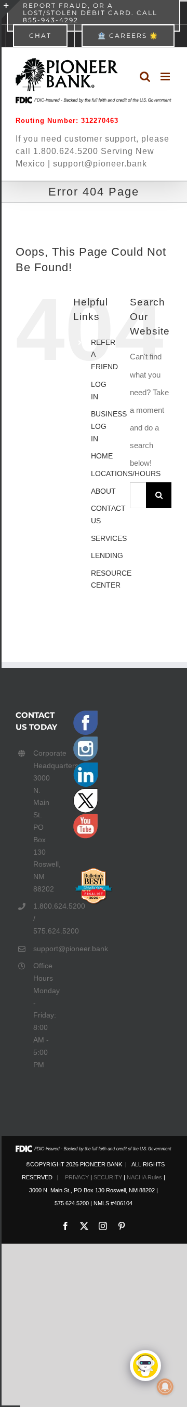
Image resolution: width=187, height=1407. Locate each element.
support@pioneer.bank (45, 948)
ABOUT (103, 491)
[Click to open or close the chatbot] (145, 1365)
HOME (102, 456)
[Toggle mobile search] (145, 76)
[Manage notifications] (165, 1386)
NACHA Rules (144, 1177)
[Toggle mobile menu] (166, 76)
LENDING (107, 555)
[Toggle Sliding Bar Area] (11, 9)
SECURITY (108, 1177)
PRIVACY (77, 1177)
